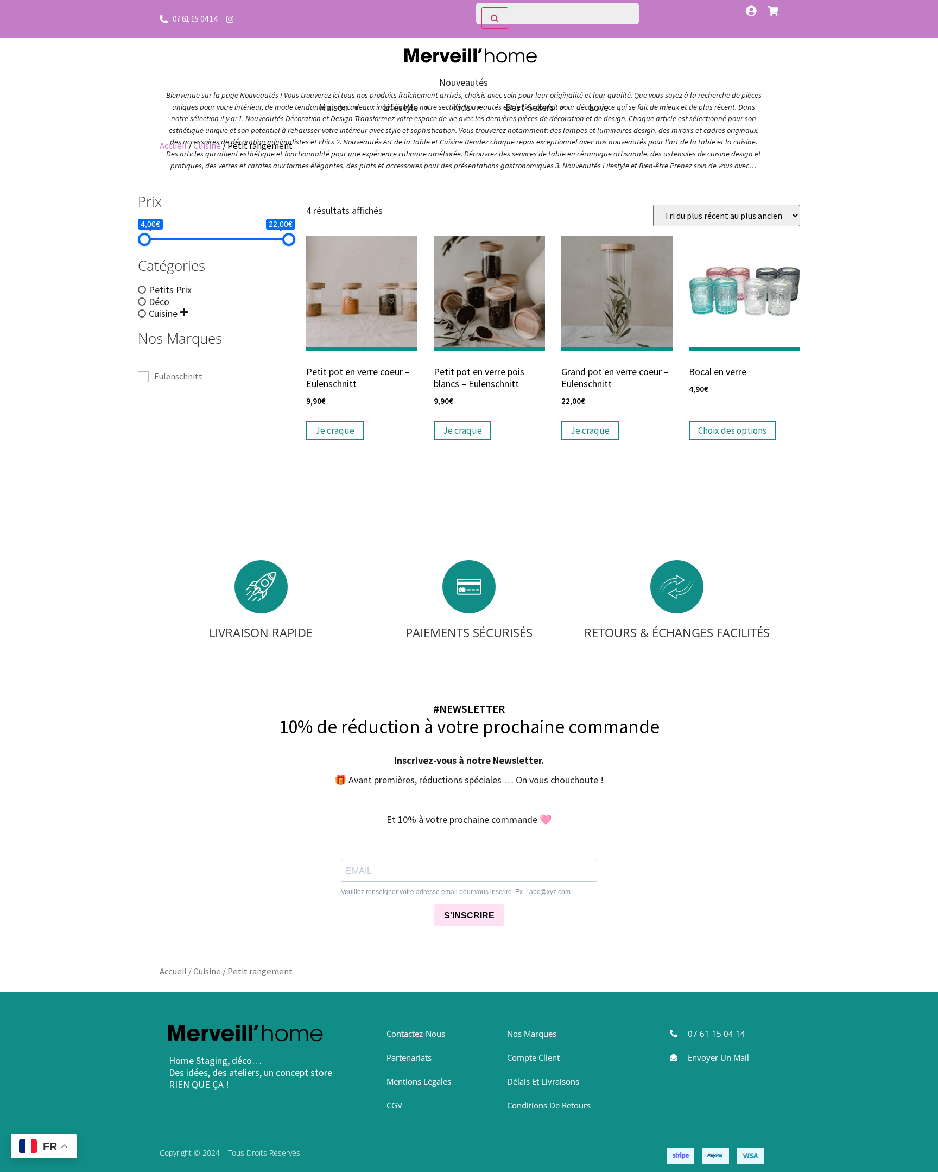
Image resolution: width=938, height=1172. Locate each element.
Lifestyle (400, 107)
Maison (333, 107)
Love (599, 107)
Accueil (173, 145)
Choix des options (732, 430)
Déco (159, 301)
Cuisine (207, 145)
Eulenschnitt (178, 376)
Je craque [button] (334, 430)
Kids (462, 107)
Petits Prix (170, 289)
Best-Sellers (529, 107)
